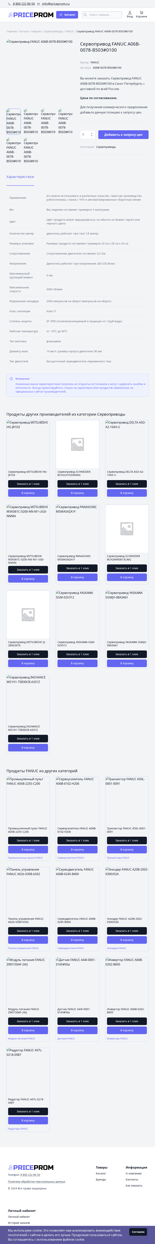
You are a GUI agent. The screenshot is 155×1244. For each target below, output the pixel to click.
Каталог (101, 1173)
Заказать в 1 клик (28, 484)
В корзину (28, 493)
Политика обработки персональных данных (36, 1181)
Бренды (101, 1179)
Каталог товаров (30, 31)
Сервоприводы (53, 31)
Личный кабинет (19, 1216)
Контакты (132, 1179)
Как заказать (134, 1185)
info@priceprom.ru (55, 4)
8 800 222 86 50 (23, 4)
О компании (134, 1173)
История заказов (19, 1223)
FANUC (69, 31)
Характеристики (20, 176)
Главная (11, 31)
